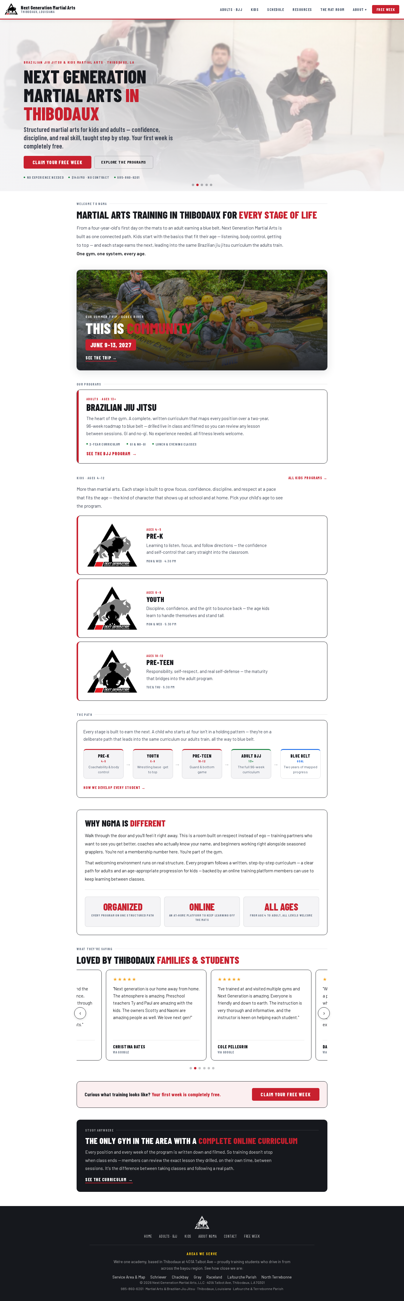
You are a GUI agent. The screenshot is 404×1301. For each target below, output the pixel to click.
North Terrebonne (276, 1276)
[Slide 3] (202, 185)
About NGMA (207, 1236)
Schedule (275, 9)
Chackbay (180, 1276)
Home (148, 1236)
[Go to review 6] (213, 1068)
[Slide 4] (206, 185)
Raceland (214, 1276)
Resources (302, 9)
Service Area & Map (128, 1276)
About (360, 9)
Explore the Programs (123, 161)
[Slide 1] (193, 185)
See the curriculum (109, 1179)
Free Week (385, 9)
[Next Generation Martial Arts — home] (11, 9)
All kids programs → (307, 477)
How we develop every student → (114, 787)
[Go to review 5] (209, 1068)
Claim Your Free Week (58, 162)
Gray (197, 1276)
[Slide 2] (197, 185)
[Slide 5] (211, 185)
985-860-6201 (132, 1289)
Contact (230, 1236)
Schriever (158, 1276)
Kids (254, 9)
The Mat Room (332, 9)
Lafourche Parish (241, 1276)
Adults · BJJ (231, 9)
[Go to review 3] (199, 1068)
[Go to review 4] (204, 1068)
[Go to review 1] (191, 1068)
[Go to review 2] (195, 1068)
